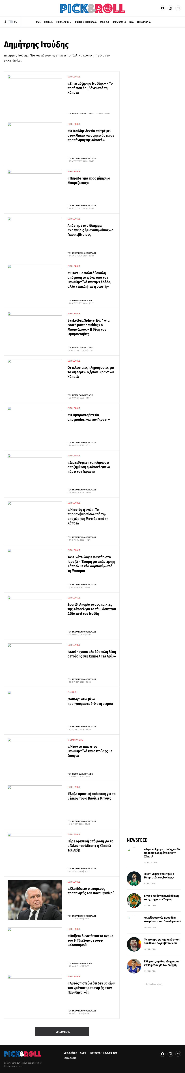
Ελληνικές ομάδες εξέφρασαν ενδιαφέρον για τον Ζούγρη (161, 963)
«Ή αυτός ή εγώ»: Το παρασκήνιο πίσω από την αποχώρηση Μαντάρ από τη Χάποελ (88, 516)
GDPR (83, 1052)
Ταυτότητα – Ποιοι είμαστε (103, 1052)
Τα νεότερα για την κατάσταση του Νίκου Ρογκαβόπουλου (162, 941)
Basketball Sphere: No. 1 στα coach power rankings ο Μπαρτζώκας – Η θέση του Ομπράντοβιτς (89, 327)
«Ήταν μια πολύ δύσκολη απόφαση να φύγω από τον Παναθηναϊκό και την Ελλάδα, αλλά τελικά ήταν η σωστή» (89, 280)
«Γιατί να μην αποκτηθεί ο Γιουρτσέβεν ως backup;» (159, 875)
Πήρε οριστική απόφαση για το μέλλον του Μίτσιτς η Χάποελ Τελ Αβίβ (90, 845)
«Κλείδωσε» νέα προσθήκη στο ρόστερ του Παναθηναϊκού (162, 919)
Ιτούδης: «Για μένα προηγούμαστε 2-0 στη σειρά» (90, 701)
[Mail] (178, 8)
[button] (10, 22)
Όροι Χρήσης (70, 1052)
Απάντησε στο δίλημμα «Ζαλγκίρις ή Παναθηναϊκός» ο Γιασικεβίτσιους (90, 230)
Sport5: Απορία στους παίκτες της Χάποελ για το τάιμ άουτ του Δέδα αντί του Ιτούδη (92, 609)
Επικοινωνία (70, 1058)
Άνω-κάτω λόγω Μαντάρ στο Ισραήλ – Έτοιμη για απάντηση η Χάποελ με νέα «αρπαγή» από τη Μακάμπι (91, 564)
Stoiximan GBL (75, 740)
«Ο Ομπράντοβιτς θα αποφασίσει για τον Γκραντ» (89, 417)
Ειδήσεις (72, 692)
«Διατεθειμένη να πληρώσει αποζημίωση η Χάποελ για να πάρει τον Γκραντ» (89, 467)
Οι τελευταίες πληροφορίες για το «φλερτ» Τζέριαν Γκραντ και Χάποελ (91, 372)
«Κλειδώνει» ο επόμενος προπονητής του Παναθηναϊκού (91, 890)
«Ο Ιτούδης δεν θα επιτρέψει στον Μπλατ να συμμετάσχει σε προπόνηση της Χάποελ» (91, 135)
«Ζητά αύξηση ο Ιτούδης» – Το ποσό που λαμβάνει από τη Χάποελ (90, 88)
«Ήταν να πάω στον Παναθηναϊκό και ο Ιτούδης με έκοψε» (90, 751)
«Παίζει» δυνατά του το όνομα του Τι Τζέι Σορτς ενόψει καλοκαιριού (90, 940)
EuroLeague (74, 76)
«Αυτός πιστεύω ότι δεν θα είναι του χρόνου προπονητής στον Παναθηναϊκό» (91, 987)
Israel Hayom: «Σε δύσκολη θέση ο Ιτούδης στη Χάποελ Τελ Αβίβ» (92, 654)
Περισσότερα (62, 1031)
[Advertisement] (154, 1009)
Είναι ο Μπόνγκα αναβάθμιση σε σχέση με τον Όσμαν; (161, 897)
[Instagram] (170, 8)
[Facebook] (162, 8)
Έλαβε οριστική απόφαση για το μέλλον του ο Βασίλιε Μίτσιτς (92, 796)
